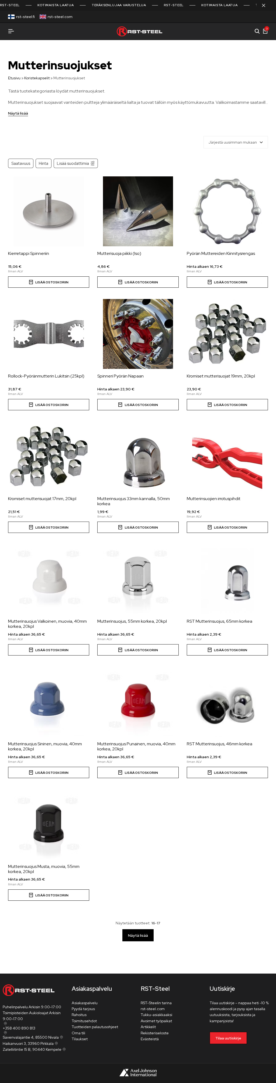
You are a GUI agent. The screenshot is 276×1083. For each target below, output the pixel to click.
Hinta (43, 163)
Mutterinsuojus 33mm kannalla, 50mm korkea (133, 501)
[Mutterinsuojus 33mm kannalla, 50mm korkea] (137, 456)
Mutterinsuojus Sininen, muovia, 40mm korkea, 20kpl (45, 746)
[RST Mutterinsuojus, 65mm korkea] (227, 579)
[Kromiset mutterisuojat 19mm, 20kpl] (227, 334)
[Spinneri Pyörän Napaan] (137, 334)
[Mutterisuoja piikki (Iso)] (137, 211)
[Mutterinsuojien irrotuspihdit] (227, 456)
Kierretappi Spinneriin (28, 253)
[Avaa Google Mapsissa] (5, 1023)
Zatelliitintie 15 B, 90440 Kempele (32, 1049)
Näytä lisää (18, 113)
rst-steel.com (60, 16)
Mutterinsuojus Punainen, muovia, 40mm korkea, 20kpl (136, 746)
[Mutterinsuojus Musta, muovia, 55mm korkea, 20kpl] (48, 824)
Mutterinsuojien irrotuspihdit (213, 498)
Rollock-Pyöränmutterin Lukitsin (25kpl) (46, 376)
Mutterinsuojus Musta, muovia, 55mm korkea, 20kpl (44, 869)
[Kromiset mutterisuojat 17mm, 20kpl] (48, 456)
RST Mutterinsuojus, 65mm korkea (219, 621)
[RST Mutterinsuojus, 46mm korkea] (227, 702)
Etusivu (14, 78)
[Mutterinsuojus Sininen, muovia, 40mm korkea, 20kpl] (48, 702)
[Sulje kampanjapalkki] (266, 5)
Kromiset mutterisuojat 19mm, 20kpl (221, 376)
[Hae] (257, 31)
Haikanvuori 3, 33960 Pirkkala (28, 1043)
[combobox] (235, 142)
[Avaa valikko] (11, 31)
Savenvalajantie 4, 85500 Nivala (31, 1037)
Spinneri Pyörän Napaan (120, 376)
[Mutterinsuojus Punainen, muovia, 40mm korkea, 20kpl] (137, 702)
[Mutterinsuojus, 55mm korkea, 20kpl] (137, 579)
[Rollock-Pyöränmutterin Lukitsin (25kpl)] (48, 334)
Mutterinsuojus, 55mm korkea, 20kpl (132, 621)
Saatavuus (20, 163)
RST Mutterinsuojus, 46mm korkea (219, 743)
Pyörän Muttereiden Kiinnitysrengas (221, 253)
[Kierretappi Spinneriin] (48, 211)
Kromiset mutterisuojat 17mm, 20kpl (42, 498)
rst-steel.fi (25, 16)
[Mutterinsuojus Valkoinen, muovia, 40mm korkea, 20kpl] (48, 579)
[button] (48, 282)
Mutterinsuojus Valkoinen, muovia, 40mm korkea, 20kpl (47, 624)
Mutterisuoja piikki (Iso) (119, 253)
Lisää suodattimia (73, 163)
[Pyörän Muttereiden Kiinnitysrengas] (227, 211)
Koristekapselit (37, 78)
